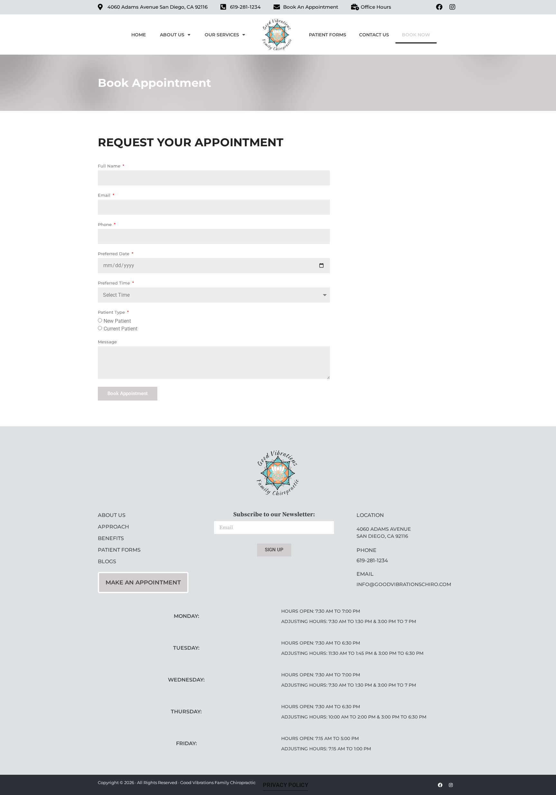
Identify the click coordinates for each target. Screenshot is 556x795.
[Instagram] (452, 7)
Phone (105, 224)
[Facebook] (439, 7)
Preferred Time (114, 283)
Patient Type (112, 312)
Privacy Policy (285, 784)
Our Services (222, 35)
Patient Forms (327, 35)
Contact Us (374, 35)
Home (138, 35)
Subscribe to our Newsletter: (274, 514)
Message (107, 342)
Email (105, 195)
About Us (172, 35)
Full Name (110, 166)
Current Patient (120, 329)
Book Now (416, 35)
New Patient (117, 321)
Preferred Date (114, 254)
